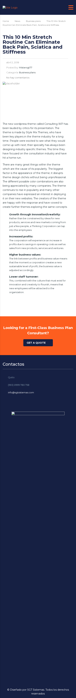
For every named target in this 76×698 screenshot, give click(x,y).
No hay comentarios (17, 77)
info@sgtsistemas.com (21, 392)
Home (6, 21)
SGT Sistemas (35, 689)
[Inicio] (10, 7)
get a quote (36, 342)
